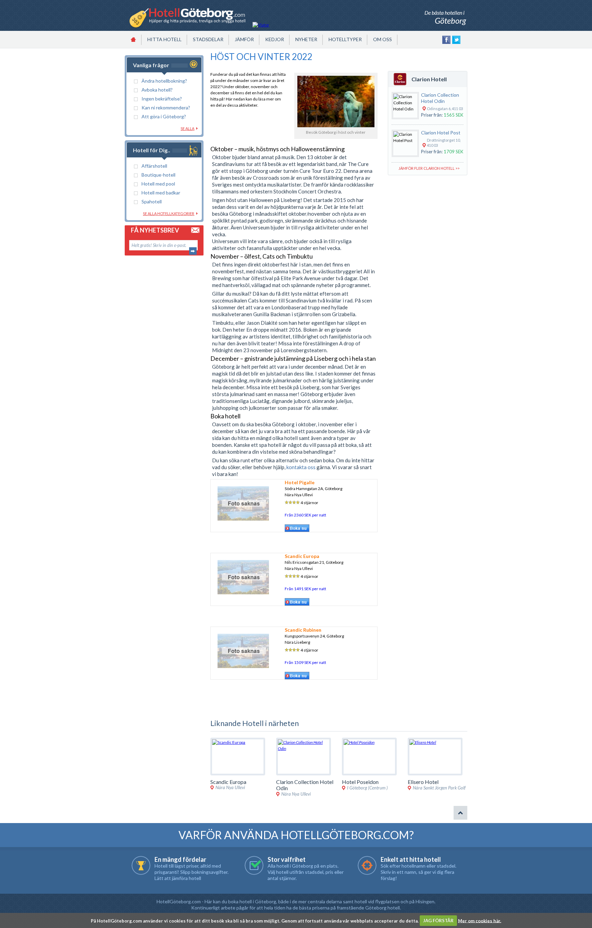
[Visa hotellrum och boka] (297, 531)
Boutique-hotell (158, 175)
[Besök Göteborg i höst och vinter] (336, 125)
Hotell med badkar (160, 192)
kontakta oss (301, 467)
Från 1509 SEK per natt (305, 662)
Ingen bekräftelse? (161, 99)
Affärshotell (154, 166)
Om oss (382, 39)
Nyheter (306, 39)
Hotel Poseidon (360, 781)
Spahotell (151, 201)
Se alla (187, 128)
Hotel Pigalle (299, 482)
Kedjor (274, 39)
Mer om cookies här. (479, 920)
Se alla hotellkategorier (168, 213)
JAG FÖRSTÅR (438, 920)
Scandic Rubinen (303, 630)
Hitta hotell (164, 39)
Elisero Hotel (423, 781)
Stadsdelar (208, 39)
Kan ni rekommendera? (165, 107)
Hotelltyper (345, 39)
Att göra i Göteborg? (163, 116)
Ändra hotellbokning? (164, 81)
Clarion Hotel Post (440, 132)
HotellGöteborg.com (179, 901)
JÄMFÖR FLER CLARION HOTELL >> (428, 168)
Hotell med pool (158, 184)
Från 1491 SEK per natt (305, 588)
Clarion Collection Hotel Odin (440, 98)
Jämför (244, 39)
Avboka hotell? (157, 90)
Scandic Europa (302, 556)
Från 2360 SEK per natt (305, 514)
